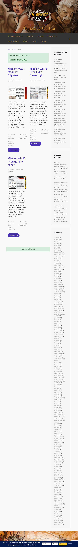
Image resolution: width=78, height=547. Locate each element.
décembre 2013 (58, 502)
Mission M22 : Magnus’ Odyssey (16, 72)
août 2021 (57, 338)
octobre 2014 (57, 483)
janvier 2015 (57, 478)
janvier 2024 (57, 284)
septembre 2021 (58, 336)
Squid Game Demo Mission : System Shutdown (59, 219)
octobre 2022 (57, 312)
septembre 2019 (58, 381)
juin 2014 (56, 491)
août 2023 (57, 293)
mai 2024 (56, 277)
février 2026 (57, 249)
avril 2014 (57, 494)
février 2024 (57, 282)
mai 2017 (56, 427)
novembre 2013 (58, 504)
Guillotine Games (16, 538)
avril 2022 (57, 323)
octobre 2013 (57, 505)
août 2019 (57, 383)
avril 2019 (57, 390)
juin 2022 (56, 319)
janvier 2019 (57, 396)
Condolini (60, 135)
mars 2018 (57, 409)
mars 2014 (57, 496)
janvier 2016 (57, 457)
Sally (58, 97)
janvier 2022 (57, 329)
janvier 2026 (57, 251)
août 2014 (57, 487)
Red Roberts (61, 115)
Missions (10, 141)
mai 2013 (56, 515)
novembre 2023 (58, 288)
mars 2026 (57, 247)
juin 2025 (56, 260)
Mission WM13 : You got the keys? (17, 161)
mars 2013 (57, 519)
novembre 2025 (58, 254)
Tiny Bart (60, 106)
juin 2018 (56, 403)
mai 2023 (56, 299)
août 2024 (57, 271)
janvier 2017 (57, 435)
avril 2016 (57, 452)
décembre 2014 (58, 479)
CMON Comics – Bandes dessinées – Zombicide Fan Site (60, 120)
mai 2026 (56, 243)
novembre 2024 (58, 267)
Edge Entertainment (40, 536)
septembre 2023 (58, 291)
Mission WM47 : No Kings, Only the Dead (60, 189)
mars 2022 (57, 325)
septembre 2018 (58, 398)
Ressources (11, 145)
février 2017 (57, 433)
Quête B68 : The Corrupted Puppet (58, 212)
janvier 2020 (57, 373)
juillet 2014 (57, 489)
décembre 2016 (58, 437)
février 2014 (57, 498)
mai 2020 (56, 366)
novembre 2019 (58, 377)
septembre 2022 (58, 314)
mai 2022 (56, 321)
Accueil (9, 49)
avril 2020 (57, 368)
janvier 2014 (57, 500)
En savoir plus (14, 150)
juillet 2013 (57, 511)
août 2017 (57, 422)
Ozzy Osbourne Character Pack (60, 77)
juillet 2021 (57, 340)
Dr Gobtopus (61, 88)
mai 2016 (56, 450)
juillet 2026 (57, 239)
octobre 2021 (57, 334)
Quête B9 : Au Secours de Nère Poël (60, 70)
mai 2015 (56, 470)
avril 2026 (57, 245)
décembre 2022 (58, 308)
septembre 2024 (58, 269)
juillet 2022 (57, 318)
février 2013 (57, 520)
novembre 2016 (58, 438)
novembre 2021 (58, 332)
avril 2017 (57, 429)
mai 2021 (56, 344)
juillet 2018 (57, 401)
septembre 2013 (58, 507)
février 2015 (57, 476)
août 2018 (57, 399)
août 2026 (57, 237)
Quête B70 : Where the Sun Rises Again (60, 183)
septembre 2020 (58, 358)
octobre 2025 (57, 256)
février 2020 (57, 371)
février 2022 (57, 327)
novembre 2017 (58, 416)
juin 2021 (56, 342)
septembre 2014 (58, 485)
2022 (14, 49)
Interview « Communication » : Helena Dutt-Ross (60, 63)
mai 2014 (56, 492)
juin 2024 (56, 275)
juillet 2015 (57, 466)
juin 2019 (56, 386)
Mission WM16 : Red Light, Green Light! (38, 72)
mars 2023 (57, 303)
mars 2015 (57, 474)
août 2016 (57, 444)
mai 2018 (56, 405)
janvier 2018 (57, 412)
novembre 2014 (58, 481)
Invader (9, 138)
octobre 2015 (57, 463)
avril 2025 (57, 264)
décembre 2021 (58, 331)
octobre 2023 (57, 290)
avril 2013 (57, 517)
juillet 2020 (57, 362)
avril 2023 (57, 301)
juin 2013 (56, 513)
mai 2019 (56, 388)
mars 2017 (57, 431)
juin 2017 (56, 425)
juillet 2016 (57, 446)
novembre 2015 (58, 461)
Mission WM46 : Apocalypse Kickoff (60, 199)
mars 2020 (57, 370)
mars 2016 (57, 453)
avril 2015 (57, 472)
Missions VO (11, 143)
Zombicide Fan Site (39, 28)
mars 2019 (57, 392)
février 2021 (57, 349)
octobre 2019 (57, 379)
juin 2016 (56, 448)
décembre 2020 (58, 353)
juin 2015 (56, 468)
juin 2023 (56, 297)
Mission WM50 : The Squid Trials (59, 171)
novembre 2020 (58, 355)
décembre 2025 (58, 252)
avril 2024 (57, 278)
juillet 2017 (57, 424)
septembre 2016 (58, 442)
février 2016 (57, 455)
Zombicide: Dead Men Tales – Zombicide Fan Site (60, 84)
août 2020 (57, 360)
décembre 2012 (58, 524)
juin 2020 (56, 364)
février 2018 (57, 411)
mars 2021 (57, 347)
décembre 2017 (58, 414)
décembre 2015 (58, 459)
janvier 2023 (57, 306)
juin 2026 (56, 241)
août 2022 (57, 316)
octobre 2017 (57, 418)
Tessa (59, 144)
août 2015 (57, 465)
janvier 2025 (57, 265)
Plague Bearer (58, 194)
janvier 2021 (57, 351)
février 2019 (57, 394)
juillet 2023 (57, 295)
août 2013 (57, 509)
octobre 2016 (57, 440)
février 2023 (57, 304)
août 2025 (57, 258)
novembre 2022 (58, 310)
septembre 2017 (58, 420)
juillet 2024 (57, 273)
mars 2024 (57, 280)
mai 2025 (56, 262)
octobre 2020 (57, 357)
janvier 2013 (57, 522)
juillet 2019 (57, 385)
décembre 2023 (58, 286)
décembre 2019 (58, 375)
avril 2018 (57, 407)
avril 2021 (57, 345)
